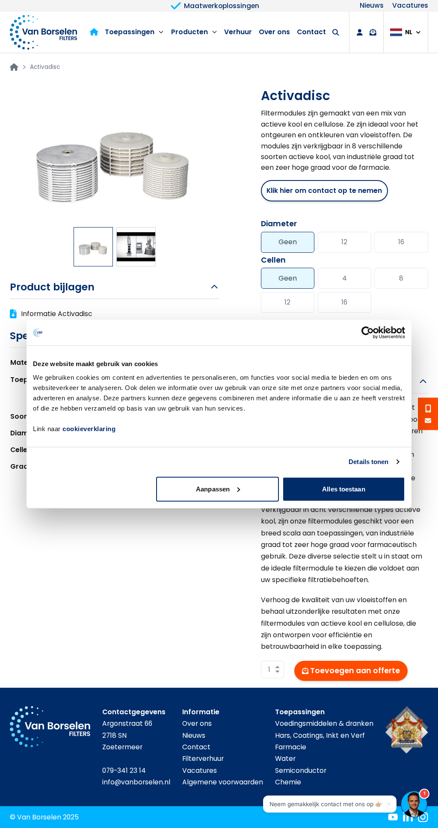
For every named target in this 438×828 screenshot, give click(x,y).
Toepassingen (129, 31)
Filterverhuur (203, 758)
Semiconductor (300, 770)
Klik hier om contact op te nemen (324, 190)
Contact (311, 31)
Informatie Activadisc (56, 313)
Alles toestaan (343, 488)
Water (285, 758)
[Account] (359, 32)
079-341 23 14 (124, 770)
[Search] (335, 32)
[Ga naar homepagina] (14, 67)
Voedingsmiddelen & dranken (324, 723)
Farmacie (290, 746)
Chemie (288, 782)
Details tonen (368, 461)
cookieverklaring (88, 428)
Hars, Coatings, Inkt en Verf (320, 735)
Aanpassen (213, 488)
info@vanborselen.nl (136, 782)
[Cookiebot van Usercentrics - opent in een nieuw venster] (367, 332)
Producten (189, 31)
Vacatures (410, 6)
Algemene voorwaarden (222, 782)
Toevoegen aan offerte (355, 670)
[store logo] (43, 32)
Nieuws (372, 6)
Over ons (274, 31)
